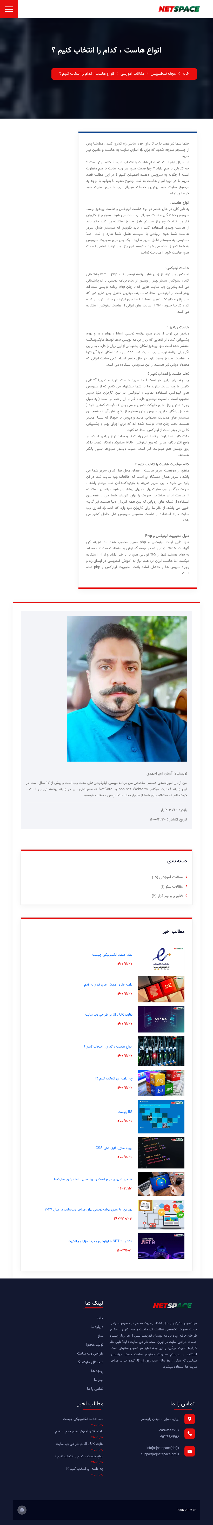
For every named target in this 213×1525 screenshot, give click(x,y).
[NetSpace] (179, 9)
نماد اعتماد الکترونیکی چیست (112, 955)
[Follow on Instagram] (21, 1510)
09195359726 (168, 1430)
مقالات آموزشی (132, 74)
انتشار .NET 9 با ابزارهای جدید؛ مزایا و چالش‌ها (100, 1241)
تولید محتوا (94, 1345)
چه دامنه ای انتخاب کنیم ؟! (113, 1078)
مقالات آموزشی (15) (167, 877)
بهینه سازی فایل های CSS (114, 1148)
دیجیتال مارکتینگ (90, 1362)
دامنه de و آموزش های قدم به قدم (108, 984)
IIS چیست (125, 1112)
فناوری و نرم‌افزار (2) (167, 896)
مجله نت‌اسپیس (163, 74)
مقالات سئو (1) (172, 887)
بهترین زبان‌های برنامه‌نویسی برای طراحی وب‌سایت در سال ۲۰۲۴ (88, 1209)
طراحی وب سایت (90, 1354)
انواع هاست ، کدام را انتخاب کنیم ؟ (108, 1046)
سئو (100, 1336)
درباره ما (97, 1327)
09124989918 (169, 1436)
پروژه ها (97, 1371)
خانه (185, 74)
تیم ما (98, 1380)
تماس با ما (95, 1389)
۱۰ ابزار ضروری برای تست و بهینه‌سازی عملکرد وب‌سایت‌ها (93, 1179)
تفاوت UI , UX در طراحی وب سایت (108, 1014)
